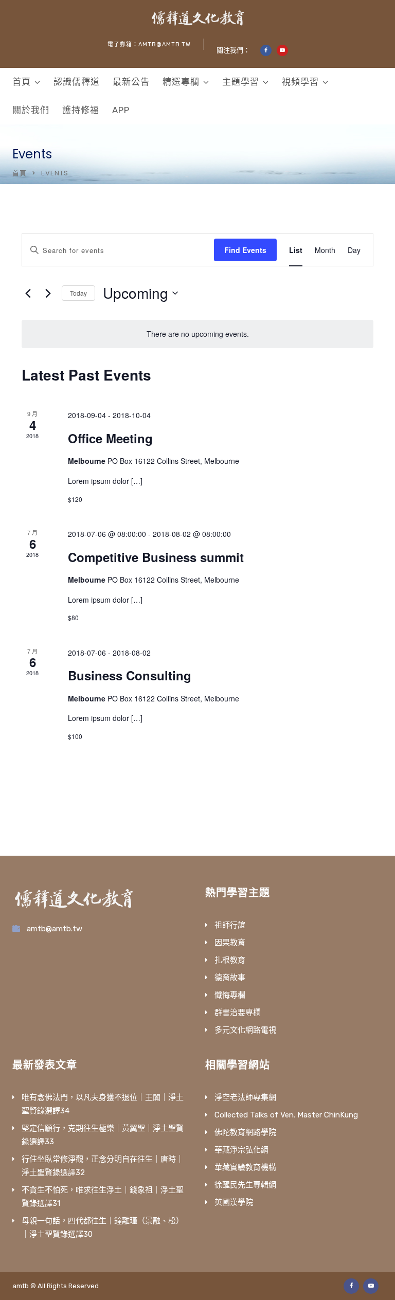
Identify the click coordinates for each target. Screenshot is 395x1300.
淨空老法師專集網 (245, 1097)
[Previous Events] (28, 293)
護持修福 (80, 110)
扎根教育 (229, 960)
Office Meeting (110, 438)
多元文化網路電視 (245, 1030)
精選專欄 (181, 82)
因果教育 (229, 942)
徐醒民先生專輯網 (245, 1184)
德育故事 (229, 977)
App (121, 110)
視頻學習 (300, 82)
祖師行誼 (229, 925)
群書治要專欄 (237, 1012)
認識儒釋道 (76, 82)
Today (78, 292)
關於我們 (30, 110)
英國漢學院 (233, 1202)
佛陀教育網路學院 (245, 1132)
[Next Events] (48, 293)
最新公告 (131, 82)
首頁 (21, 82)
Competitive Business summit (156, 557)
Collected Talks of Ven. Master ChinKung (286, 1115)
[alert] (197, 334)
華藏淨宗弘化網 (241, 1149)
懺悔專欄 (229, 995)
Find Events (245, 250)
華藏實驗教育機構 (245, 1167)
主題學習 (240, 82)
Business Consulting (129, 675)
